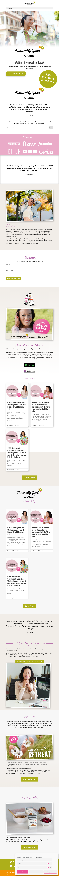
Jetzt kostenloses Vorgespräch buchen (29, 661)
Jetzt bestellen (29, 847)
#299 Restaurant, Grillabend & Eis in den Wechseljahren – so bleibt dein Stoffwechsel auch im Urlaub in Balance (17, 450)
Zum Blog (29, 606)
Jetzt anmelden (13, 278)
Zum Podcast (29, 477)
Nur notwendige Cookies (36, 872)
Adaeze (10, 425)
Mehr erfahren (29, 779)
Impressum (9, 874)
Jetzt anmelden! (16, 73)
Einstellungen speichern (50, 872)
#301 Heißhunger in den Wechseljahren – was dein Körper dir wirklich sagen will (17, 405)
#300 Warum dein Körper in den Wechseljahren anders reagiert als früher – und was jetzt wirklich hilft (42, 405)
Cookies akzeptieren (23, 872)
